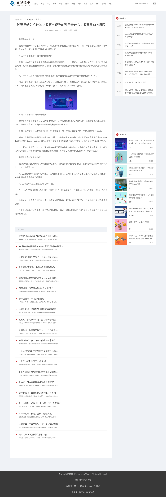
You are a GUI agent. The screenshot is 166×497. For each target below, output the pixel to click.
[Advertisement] (60, 447)
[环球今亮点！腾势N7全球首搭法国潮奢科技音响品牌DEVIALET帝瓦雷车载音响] (121, 245)
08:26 (119, 26)
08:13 (119, 45)
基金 (91, 4)
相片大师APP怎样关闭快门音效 (33, 434)
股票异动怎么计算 (31, 220)
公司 (48, 4)
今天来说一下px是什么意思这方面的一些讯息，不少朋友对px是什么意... (38, 302)
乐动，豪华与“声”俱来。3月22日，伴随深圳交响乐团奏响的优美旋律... (38, 312)
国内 (110, 4)
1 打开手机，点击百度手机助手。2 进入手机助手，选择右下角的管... (37, 270)
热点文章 (122, 18)
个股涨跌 (60, 220)
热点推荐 (131, 215)
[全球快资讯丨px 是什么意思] (121, 231)
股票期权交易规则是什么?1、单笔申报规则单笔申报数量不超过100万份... (39, 281)
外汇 (98, 4)
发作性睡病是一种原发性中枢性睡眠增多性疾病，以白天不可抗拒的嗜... (38, 417)
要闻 (42, 4)
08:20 (119, 35)
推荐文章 (122, 135)
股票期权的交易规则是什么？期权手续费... (38, 278)
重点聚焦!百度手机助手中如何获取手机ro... (38, 267)
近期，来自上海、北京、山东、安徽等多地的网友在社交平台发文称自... (38, 406)
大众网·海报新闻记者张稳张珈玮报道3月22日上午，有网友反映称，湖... (38, 291)
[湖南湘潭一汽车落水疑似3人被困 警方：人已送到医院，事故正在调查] (121, 217)
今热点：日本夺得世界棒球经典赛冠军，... (38, 382)
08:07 (119, 64)
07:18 (119, 73)
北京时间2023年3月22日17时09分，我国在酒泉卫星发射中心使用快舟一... (39, 333)
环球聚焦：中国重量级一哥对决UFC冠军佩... (39, 424)
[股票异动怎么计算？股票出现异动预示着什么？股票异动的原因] (121, 149)
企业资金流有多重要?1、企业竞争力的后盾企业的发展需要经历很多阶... (38, 260)
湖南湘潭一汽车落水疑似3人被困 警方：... (38, 288)
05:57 (119, 92)
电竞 (37, 19)
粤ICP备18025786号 (86, 492)
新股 (54, 4)
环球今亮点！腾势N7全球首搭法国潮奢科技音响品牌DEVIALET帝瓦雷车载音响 (141, 238)
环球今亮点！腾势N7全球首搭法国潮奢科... (38, 309)
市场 (60, 4)
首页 (36, 4)
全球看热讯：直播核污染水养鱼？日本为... (38, 393)
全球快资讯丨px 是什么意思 (31, 299)
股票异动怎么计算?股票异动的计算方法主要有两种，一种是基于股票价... (38, 239)
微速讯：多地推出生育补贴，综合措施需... (38, 319)
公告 (67, 4)
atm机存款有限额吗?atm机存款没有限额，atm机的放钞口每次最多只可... (38, 249)
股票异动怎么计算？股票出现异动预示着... (38, 236)
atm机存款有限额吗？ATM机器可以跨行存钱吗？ (41, 246)
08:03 (119, 54)
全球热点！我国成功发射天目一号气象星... (38, 330)
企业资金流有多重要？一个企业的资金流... (38, 257)
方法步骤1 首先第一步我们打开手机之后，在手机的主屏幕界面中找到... (38, 438)
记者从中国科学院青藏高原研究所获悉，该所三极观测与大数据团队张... (38, 375)
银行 (85, 4)
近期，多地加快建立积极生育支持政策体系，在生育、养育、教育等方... (38, 323)
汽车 (130, 243)
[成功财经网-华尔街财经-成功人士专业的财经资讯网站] (20, 3)
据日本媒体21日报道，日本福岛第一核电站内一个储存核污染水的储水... (38, 396)
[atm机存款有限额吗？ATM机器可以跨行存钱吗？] (121, 163)
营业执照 (97, 486)
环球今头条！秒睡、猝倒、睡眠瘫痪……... (38, 414)
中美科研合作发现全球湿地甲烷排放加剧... (38, 372)
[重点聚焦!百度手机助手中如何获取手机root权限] (121, 190)
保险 (79, 4)
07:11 (119, 82)
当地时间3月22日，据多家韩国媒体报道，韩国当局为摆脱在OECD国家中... (39, 343)
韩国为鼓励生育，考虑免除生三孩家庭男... (38, 340)
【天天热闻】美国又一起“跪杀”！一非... (37, 361)
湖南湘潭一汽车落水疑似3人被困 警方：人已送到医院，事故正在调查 (141, 211)
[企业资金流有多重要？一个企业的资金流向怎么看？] (121, 176)
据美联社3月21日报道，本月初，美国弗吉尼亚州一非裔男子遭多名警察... (38, 364)
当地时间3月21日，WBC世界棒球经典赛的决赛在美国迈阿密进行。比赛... (39, 385)
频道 (104, 4)
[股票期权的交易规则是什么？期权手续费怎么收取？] (121, 204)
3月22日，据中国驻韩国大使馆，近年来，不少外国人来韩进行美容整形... (38, 354)
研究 (73, 4)
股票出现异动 (41, 220)
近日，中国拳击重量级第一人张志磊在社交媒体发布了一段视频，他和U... (38, 427)
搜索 (154, 3)
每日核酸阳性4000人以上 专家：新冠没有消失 (40, 403)
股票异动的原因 (51, 220)
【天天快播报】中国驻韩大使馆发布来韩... (38, 351)
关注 (130, 188)
